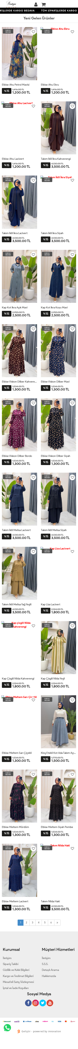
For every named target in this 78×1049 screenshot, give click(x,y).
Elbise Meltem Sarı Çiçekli (17, 753)
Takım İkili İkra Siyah (52, 233)
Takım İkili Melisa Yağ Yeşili (16, 604)
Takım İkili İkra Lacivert (14, 233)
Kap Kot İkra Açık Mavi (14, 307)
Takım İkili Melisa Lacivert (16, 530)
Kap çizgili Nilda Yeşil (53, 678)
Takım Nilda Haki (50, 901)
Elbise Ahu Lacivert (13, 158)
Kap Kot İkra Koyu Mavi (54, 307)
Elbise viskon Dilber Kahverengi (19, 381)
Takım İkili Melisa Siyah (54, 530)
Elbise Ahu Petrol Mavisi (15, 84)
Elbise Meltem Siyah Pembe (57, 827)
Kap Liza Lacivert (50, 604)
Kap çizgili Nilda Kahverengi (18, 678)
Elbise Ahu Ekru (50, 84)
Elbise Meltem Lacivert (15, 901)
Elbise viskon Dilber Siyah (55, 456)
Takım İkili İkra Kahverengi (56, 158)
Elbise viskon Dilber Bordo (17, 456)
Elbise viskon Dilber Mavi (55, 381)
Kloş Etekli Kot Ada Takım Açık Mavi (58, 753)
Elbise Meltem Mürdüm (15, 827)
